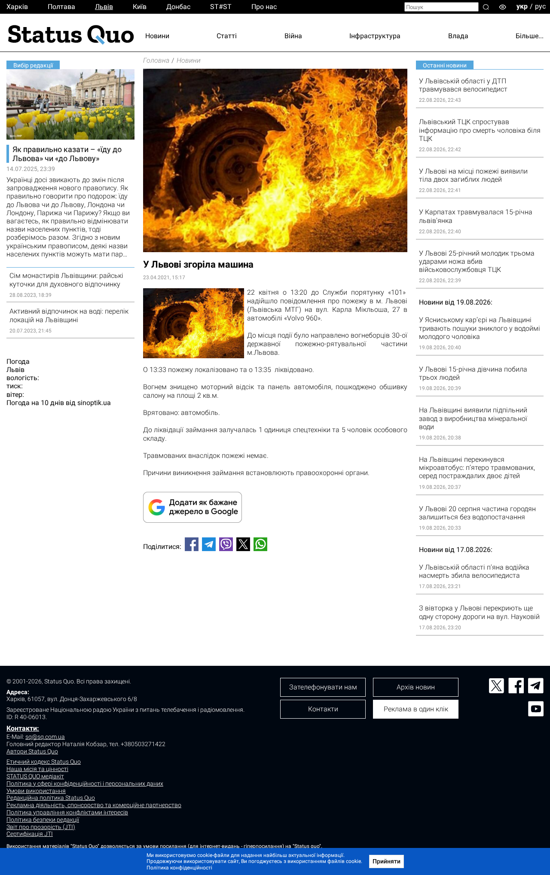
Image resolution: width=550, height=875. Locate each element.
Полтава (61, 7)
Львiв (104, 7)
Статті (227, 36)
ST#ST (221, 7)
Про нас (264, 7)
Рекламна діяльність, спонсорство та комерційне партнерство (93, 805)
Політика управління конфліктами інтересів (67, 812)
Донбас (178, 7)
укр (522, 6)
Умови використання (36, 790)
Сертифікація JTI (29, 833)
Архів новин (416, 687)
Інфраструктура (374, 36)
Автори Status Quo (32, 751)
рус (540, 6)
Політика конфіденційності (179, 868)
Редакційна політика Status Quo (50, 797)
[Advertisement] (275, 586)
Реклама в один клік (416, 709)
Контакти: (22, 728)
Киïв (140, 7)
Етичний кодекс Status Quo (43, 761)
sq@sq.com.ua (45, 736)
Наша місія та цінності (37, 768)
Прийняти (386, 861)
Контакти (323, 709)
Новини (157, 36)
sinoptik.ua (94, 403)
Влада (458, 36)
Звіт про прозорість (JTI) (40, 826)
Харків (17, 7)
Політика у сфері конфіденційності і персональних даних (84, 783)
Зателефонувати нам (323, 687)
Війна (293, 36)
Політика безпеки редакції (42, 819)
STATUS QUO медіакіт (35, 776)
